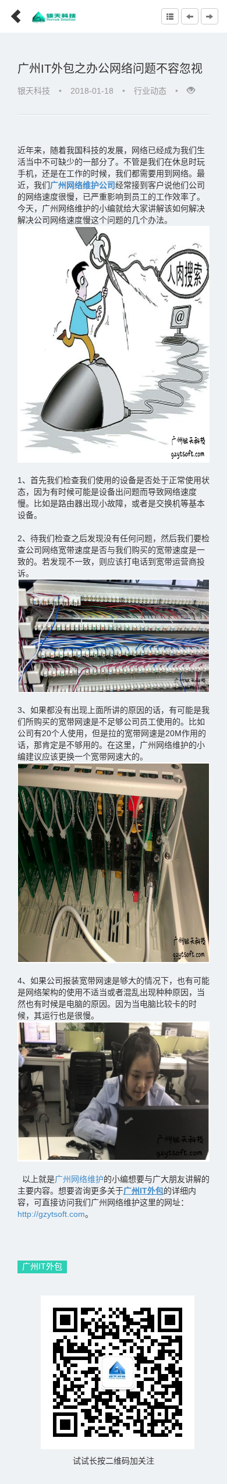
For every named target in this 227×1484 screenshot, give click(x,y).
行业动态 (150, 90)
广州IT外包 (42, 1266)
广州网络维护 (79, 1179)
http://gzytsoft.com (51, 1214)
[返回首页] (11, 13)
